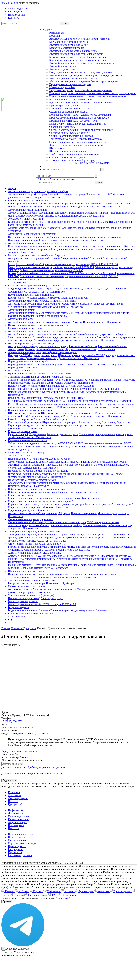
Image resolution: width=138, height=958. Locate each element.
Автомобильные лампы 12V (24, 312)
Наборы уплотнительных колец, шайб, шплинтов (77, 123)
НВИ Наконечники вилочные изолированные (79, 407)
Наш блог (13, 828)
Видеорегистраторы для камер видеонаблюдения (78, 610)
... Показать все (51, 197)
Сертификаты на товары (22, 843)
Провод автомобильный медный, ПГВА (90, 473)
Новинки (54, 35)
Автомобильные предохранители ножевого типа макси (66, 340)
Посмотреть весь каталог (89, 163)
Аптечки (77, 322)
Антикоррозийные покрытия (65, 461)
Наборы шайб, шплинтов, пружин (78, 492)
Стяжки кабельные (19, 522)
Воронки (88, 322)
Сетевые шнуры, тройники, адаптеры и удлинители (102, 221)
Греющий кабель (31, 473)
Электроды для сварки (68, 498)
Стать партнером (18, 798)
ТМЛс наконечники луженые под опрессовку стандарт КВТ (52, 446)
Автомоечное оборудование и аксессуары (73, 50)
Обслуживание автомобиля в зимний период (77, 249)
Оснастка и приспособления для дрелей (110, 504)
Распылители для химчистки (66, 236)
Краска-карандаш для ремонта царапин (101, 434)
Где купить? (15, 804)
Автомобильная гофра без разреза (27, 194)
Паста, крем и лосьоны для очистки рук (31, 294)
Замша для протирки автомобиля (102, 236)
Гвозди (12, 279)
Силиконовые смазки (64, 589)
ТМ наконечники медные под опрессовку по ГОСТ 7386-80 (42, 443)
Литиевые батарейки (49, 227)
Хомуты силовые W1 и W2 (57, 555)
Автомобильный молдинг (57, 322)
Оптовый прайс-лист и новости (23, 760)
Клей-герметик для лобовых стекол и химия (33, 203)
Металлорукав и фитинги (23, 601)
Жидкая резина (37, 434)
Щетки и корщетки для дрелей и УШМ (80, 355)
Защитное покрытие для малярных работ (99, 379)
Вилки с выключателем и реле (54, 221)
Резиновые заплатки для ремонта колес (90, 564)
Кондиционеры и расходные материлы (30, 613)
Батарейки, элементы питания (66, 47)
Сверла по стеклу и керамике (25, 507)
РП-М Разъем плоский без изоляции (42, 416)
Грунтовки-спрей (18, 434)
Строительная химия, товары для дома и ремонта (77, 142)
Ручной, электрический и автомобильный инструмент (80, 102)
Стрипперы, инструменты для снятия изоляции (35, 425)
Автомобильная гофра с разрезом (66, 194)
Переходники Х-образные (23, 367)
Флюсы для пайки (60, 373)
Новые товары (16, 837)
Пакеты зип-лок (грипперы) (24, 598)
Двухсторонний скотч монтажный (104, 391)
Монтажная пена (76, 546)
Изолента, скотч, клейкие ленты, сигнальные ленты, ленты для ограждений (92, 93)
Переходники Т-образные (108, 364)
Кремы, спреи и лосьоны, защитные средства (34, 297)
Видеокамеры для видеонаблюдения (29, 610)
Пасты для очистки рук (74, 297)
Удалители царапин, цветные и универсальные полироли (41, 464)
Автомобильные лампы (62, 66)
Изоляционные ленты (20, 388)
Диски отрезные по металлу (41, 358)
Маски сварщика (107, 513)
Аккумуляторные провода (23, 346)
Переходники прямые (20, 364)
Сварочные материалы (62, 126)
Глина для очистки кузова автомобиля (105, 461)
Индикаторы (38, 583)
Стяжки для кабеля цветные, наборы (61, 525)
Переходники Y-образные (48, 364)
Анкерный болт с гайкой (74, 258)
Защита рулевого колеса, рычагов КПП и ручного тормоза (41, 379)
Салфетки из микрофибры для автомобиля (63, 240)
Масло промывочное (53, 306)
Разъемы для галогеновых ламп (26, 315)
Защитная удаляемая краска (62, 434)
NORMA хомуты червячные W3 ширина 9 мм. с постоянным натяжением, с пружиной (70, 557)
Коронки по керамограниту (24, 504)
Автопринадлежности (62, 69)
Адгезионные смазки (20, 589)
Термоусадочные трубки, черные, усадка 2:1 (33, 534)
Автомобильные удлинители (24, 322)
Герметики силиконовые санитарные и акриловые (37, 546)
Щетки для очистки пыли (111, 482)
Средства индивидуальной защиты (69, 132)
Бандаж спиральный (98, 194)
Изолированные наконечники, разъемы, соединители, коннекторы (87, 96)
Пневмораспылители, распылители (28, 236)
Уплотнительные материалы (62, 577)
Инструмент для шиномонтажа (49, 564)
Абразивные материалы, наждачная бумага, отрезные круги (83, 81)
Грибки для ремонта (19, 564)
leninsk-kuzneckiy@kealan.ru (17, 727)
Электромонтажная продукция (25, 218)
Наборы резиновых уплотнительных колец (33, 492)
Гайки (11, 267)
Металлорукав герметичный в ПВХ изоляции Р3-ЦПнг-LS (42, 604)
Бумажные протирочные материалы (44, 482)
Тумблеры (68, 583)
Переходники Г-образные (78, 364)
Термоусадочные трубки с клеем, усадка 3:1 (84, 534)
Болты (11, 264)
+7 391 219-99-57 (45, 179)
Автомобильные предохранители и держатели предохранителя (85, 75)
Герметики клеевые (98, 546)
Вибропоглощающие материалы (26, 574)
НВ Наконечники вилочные (24, 413)
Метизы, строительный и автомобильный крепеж (77, 56)
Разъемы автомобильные (83, 346)
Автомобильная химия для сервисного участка (76, 53)
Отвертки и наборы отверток (25, 422)
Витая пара (14, 473)
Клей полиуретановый (123, 546)
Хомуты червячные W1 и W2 (25, 555)
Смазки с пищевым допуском (25, 328)
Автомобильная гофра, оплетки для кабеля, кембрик (79, 38)
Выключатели (54, 583)
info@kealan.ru (9, 2)
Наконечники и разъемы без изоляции (71, 99)
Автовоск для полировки (22, 212)
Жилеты (99, 322)
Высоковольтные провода (53, 346)
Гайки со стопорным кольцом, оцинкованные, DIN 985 (51, 270)
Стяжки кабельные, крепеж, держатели (71, 135)
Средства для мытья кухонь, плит (27, 291)
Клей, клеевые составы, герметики (69, 41)
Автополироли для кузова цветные (28, 461)
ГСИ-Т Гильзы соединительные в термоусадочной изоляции (96, 400)
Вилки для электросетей (22, 221)
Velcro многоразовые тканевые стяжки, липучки (58, 522)
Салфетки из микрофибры (81, 482)
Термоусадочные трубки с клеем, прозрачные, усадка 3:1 (77, 537)
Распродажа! (56, 32)
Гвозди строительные (29, 279)
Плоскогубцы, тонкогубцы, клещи (110, 422)
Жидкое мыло (85, 288)
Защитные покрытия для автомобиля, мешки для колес (80, 90)
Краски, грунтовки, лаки (63, 105)
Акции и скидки (17, 822)
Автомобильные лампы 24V (57, 312)
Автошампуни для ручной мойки (104, 212)
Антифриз (14, 303)
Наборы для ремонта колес (34, 567)
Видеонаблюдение (18, 607)
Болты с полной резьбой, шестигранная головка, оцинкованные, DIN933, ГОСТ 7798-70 (67, 264)
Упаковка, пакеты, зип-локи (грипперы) (72, 160)
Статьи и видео (17, 840)
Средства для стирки (65, 288)
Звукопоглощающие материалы (64, 574)
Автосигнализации (19, 455)
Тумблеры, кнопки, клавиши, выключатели (74, 154)
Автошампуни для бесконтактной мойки (61, 212)
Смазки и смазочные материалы (67, 157)
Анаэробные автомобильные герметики (82, 203)
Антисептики (16, 513)
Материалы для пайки (62, 87)
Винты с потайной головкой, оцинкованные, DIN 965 (48, 273)
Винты (12, 273)
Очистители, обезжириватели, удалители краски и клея (40, 549)
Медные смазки (42, 589)
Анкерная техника (18, 258)
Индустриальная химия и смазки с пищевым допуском (80, 72)
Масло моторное (71, 303)
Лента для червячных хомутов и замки (93, 558)
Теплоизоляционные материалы (26, 577)
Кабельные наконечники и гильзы (69, 108)
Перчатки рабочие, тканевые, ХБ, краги (47, 513)
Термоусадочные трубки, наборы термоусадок (75, 138)
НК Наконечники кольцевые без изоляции (65, 413)
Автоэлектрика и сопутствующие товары (73, 78)
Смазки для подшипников (92, 589)
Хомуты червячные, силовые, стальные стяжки (76, 145)
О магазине (14, 795)
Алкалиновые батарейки (22, 227)
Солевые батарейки (73, 227)
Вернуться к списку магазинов (19, 751)
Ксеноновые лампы (56, 315)
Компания (14, 792)
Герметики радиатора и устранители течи (32, 246)
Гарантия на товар (18, 819)
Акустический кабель (53, 473)
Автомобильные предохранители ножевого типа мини (64, 337)
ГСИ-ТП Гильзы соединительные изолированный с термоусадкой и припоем (52, 403)
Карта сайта (15, 852)
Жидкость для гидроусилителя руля (41, 303)
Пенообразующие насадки (23, 240)
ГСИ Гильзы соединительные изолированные (34, 400)
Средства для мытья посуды (110, 288)
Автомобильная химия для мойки (68, 44)
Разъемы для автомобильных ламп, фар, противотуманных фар (61, 349)
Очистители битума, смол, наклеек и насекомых (58, 215)
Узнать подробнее (64, 898)
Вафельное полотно (19, 485)
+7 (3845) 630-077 (11, 721)
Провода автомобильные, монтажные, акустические (79, 117)
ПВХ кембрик (34, 197)
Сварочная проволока (20, 498)
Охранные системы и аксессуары (68, 111)
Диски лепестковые (69, 358)
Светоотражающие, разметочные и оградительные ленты (67, 388)
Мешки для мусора (52, 598)
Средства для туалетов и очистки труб (30, 288)
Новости (13, 801)
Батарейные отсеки (19, 583)
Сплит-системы (17, 616)
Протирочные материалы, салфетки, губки (73, 120)
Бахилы (122, 513)
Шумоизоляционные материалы (67, 151)
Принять (7, 901)
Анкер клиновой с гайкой (45, 258)
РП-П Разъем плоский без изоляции (84, 416)
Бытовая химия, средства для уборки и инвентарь (77, 60)
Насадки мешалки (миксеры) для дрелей (63, 504)
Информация (15, 810)
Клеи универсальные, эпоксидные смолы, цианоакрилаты (90, 246)
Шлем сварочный (44, 498)
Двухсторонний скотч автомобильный (62, 391)
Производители (17, 846)
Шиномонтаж (57, 148)
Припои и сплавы (18, 373)
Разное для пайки (39, 373)
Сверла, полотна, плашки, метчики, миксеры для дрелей (81, 129)
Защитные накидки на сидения (36, 382)
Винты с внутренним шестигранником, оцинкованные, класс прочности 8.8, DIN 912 (69, 276)
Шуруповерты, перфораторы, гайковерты (66, 422)
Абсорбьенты (15, 482)
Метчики (47, 507)
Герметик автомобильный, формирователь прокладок (51, 206)
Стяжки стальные (84, 555)
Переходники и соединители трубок (70, 84)
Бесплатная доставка (20, 855)
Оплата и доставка (18, 816)
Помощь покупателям (20, 834)
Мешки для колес (65, 382)
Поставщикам (16, 825)
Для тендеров (16, 813)
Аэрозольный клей (94, 206)
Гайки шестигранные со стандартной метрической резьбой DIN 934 (55, 267)
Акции (12, 188)
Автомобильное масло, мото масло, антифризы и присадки (83, 63)
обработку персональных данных (46, 767)
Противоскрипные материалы (99, 574)
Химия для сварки (91, 498)
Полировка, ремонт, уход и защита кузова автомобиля (80, 114)
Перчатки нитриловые (84, 513)
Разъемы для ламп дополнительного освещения (101, 312)
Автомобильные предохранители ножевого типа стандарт (41, 334)
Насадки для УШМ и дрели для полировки (32, 355)
